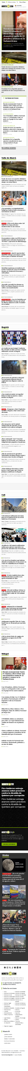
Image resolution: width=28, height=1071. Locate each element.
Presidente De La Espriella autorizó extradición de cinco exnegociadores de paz (13, 90)
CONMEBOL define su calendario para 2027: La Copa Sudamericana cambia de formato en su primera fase (13, 721)
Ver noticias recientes (9, 148)
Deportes (17, 1013)
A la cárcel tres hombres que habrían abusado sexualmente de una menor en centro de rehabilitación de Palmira (14, 561)
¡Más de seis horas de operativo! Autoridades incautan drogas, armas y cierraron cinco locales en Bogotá (13, 455)
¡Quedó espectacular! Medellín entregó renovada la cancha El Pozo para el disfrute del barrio (13, 254)
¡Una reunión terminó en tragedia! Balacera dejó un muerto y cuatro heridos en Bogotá (12, 395)
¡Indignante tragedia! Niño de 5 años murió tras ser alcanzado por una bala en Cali (13, 623)
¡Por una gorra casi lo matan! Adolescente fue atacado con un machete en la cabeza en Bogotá (12, 425)
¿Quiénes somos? (8, 1034)
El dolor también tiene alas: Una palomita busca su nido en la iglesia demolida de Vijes (13, 576)
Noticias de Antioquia (9, 993)
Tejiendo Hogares (8, 1026)
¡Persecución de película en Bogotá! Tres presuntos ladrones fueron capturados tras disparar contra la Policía (13, 380)
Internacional (7, 1009)
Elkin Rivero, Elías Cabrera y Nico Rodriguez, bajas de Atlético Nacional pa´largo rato (14, 710)
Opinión (6, 1019)
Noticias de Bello (7, 282)
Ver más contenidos (9, 844)
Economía (17, 1011)
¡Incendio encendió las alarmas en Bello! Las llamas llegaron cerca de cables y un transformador (13, 286)
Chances (17, 1009)
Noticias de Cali (6, 604)
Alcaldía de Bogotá (20, 1008)
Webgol (5, 654)
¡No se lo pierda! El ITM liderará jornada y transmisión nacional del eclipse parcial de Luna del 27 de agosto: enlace (13, 877)
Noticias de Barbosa (20, 1003)
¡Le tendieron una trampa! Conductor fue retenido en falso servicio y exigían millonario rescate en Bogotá (14, 349)
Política (17, 1019)
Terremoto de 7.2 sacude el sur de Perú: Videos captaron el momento (14, 951)
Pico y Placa (22, 2)
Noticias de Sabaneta (9, 999)
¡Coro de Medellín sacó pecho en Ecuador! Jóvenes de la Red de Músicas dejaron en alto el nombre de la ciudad (14, 302)
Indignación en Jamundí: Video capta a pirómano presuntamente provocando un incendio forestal (14, 608)
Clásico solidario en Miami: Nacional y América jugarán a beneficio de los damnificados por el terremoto (14, 732)
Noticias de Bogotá (7, 436)
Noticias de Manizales (9, 996)
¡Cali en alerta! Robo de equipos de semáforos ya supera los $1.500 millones (13, 637)
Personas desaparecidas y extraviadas (19, 1022)
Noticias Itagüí (7, 1003)
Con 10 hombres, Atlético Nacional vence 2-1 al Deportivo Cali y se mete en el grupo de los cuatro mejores (14, 118)
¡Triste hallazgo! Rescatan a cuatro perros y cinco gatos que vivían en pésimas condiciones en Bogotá (12, 470)
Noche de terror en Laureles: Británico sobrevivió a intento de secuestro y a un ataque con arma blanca (13, 68)
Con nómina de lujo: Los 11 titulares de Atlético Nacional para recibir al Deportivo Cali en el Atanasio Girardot (14, 699)
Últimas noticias (12, 2)
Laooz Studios (18, 1054)
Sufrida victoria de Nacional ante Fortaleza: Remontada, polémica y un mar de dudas (13, 742)
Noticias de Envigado (9, 998)
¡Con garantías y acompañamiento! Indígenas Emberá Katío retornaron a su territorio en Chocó (13, 210)
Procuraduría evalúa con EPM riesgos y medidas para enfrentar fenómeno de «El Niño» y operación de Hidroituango (14, 239)
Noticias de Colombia (20, 994)
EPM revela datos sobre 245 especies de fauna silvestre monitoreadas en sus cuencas (13, 224)
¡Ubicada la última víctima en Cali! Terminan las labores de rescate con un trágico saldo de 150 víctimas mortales (13, 592)
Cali (3, 495)
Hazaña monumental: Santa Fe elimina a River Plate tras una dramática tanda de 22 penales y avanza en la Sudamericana (14, 34)
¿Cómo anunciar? (8, 1036)
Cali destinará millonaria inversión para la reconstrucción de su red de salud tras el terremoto (13, 517)
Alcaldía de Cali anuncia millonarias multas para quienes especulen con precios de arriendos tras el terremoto (14, 546)
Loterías (6, 1011)
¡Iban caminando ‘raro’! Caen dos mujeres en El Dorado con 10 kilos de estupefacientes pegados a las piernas (13, 440)
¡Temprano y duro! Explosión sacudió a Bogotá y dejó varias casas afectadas (13, 410)
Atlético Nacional (8, 114)
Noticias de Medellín (7, 64)
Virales (5, 855)
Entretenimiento (8, 1013)
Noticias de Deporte (9, 26)
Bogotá (5, 327)
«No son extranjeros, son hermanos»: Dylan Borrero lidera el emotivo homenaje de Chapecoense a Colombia (13, 903)
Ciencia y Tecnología (20, 1017)
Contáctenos (7, 1043)
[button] (3, 2)
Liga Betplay (7, 1017)
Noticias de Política (7, 86)
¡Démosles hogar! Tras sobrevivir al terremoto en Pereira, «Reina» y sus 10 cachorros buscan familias (12, 927)
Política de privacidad (9, 1041)
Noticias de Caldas (19, 998)
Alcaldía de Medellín (9, 1008)
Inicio (5, 991)
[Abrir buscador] (17, 2)
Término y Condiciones (9, 1038)
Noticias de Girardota (20, 1004)
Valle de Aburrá (9, 158)
